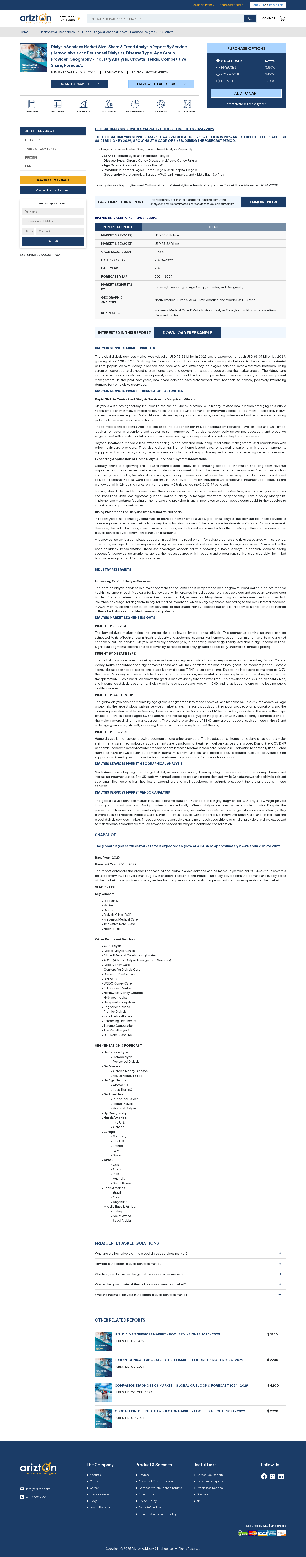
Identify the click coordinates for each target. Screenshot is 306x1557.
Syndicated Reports (210, 1487)
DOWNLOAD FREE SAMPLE (187, 332)
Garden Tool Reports (210, 1474)
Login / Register (100, 1507)
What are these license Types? (246, 104)
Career (94, 1487)
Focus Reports (231, 5)
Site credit (278, 1525)
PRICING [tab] (31, 157)
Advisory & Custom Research (157, 1481)
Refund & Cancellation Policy (158, 1514)
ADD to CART (246, 93)
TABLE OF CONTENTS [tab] (40, 148)
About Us (96, 1474)
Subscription (203, 5)
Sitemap (202, 1494)
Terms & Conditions (151, 1507)
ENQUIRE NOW (263, 201)
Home (24, 32)
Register (276, 5)
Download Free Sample (53, 179)
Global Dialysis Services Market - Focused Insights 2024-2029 (127, 32)
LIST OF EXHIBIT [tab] (36, 140)
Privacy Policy (148, 1501)
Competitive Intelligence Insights (160, 1487)
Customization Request (53, 190)
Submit (53, 241)
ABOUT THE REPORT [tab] (39, 131)
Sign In (258, 5)
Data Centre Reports (210, 1481)
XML (199, 1501)
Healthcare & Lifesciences (57, 32)
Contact (268, 18)
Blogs (93, 1501)
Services (144, 1474)
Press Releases (99, 1494)
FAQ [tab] (28, 166)
